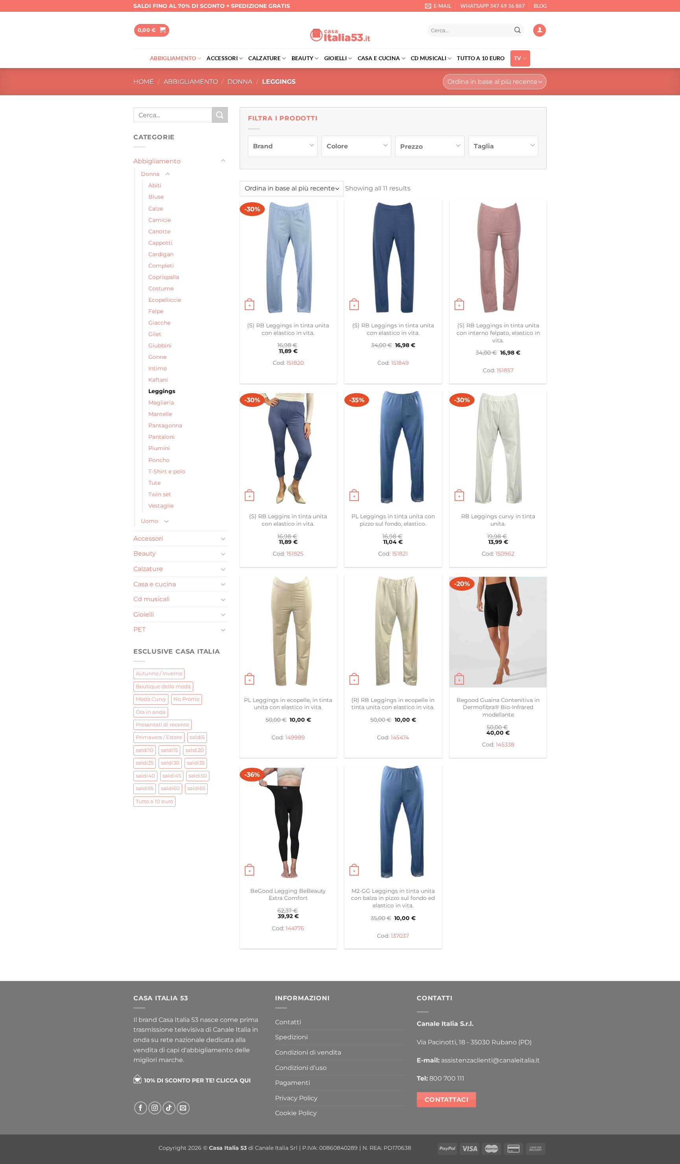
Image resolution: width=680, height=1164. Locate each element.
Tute (154, 482)
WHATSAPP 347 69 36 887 (492, 6)
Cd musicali (428, 58)
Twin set (159, 494)
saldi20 (194, 750)
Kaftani (158, 379)
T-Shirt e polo (166, 471)
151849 (400, 362)
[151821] (393, 449)
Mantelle (160, 414)
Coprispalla (163, 277)
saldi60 (170, 788)
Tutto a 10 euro (480, 58)
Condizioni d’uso (301, 1068)
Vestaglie (161, 505)
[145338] (498, 633)
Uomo (149, 521)
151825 (294, 553)
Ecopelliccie (164, 299)
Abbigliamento (173, 58)
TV (517, 58)
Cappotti (160, 242)
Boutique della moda (163, 686)
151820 (295, 362)
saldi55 (144, 788)
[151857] (498, 258)
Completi (161, 265)
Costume (161, 288)
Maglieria (161, 402)
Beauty (303, 58)
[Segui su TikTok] (169, 1107)
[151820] (288, 258)
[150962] (498, 449)
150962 (504, 553)
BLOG (540, 6)
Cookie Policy (296, 1113)
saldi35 (196, 763)
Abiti (154, 185)
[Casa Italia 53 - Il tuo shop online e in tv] (340, 30)
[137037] (393, 824)
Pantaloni (161, 436)
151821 (400, 553)
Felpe (155, 311)
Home (143, 81)
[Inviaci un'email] (183, 1107)
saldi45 (172, 776)
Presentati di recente (162, 725)
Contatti (288, 1022)
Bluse (156, 196)
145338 (505, 744)
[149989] (288, 633)
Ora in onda (151, 712)
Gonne (157, 356)
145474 (400, 737)
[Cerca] (413, 30)
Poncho (159, 460)
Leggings (161, 391)
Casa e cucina (379, 58)
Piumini (159, 448)
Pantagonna (165, 425)
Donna (239, 81)
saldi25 (144, 763)
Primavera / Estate (159, 737)
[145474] (393, 633)
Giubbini (160, 345)
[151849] (393, 258)
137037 (400, 935)
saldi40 (145, 776)
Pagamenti (292, 1082)
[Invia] (517, 30)
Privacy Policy (296, 1098)
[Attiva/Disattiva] (223, 161)
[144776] (288, 824)
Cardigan (161, 254)
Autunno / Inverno (159, 673)
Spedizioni (291, 1037)
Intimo (157, 368)
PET (139, 629)
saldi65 (196, 788)
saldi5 (197, 737)
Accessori (222, 58)
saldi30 (170, 763)
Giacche (159, 322)
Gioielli (335, 58)
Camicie (159, 220)
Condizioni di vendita (308, 1052)
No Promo (187, 699)
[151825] (288, 449)
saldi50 (197, 776)
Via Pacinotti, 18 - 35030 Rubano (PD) (474, 1042)
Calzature (264, 58)
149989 (295, 737)
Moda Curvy (151, 699)
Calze (155, 208)
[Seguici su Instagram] (154, 1107)
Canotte (159, 231)
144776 (295, 928)
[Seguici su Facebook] (140, 1107)
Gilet (154, 334)
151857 (505, 370)
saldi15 (169, 750)
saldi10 (144, 750)
